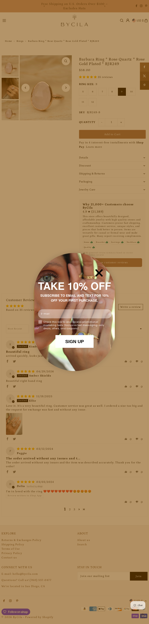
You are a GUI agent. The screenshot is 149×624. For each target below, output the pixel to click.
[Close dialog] (99, 273)
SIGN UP (74, 341)
